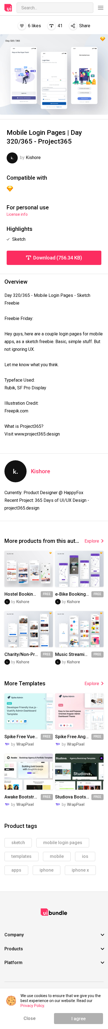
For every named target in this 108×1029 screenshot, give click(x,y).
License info (17, 214)
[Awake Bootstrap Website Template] (28, 772)
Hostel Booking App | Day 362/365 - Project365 (22, 594)
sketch (18, 842)
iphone (46, 870)
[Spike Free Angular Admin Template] (79, 711)
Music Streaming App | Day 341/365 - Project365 (73, 654)
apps (16, 870)
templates (21, 856)
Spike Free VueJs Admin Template (22, 736)
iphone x (80, 870)
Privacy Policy (32, 1005)
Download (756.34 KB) (57, 258)
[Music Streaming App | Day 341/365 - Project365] (79, 629)
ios (85, 856)
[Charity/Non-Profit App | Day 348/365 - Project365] (28, 629)
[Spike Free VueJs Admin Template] (28, 711)
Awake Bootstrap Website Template (22, 797)
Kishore (40, 471)
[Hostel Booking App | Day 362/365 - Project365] (28, 569)
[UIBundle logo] (8, 8)
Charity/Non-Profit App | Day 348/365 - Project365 (22, 654)
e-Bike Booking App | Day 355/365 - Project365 (73, 594)
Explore (91, 541)
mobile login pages (62, 842)
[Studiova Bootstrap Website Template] (79, 772)
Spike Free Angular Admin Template (73, 736)
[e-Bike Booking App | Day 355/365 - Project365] (79, 569)
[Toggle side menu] (101, 8)
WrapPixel (25, 744)
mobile (57, 856)
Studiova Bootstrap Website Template (73, 797)
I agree (78, 1018)
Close (29, 1018)
